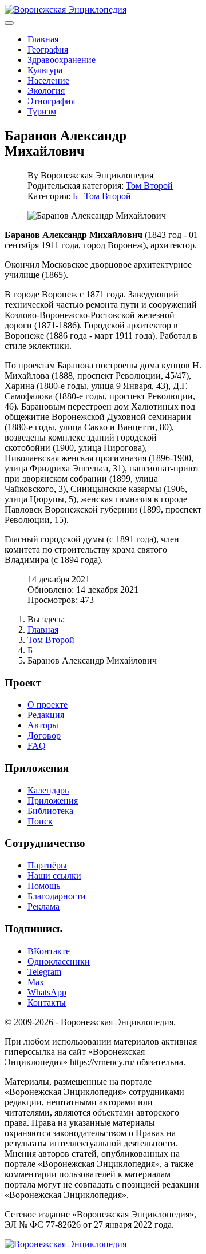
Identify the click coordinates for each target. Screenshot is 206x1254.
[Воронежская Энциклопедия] (65, 9)
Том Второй (149, 186)
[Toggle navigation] (9, 23)
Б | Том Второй (102, 196)
